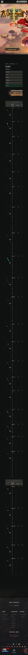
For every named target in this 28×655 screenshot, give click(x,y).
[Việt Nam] (10, 646)
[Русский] (12, 646)
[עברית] (20, 646)
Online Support (23, 614)
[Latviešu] (17, 646)
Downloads (5, 614)
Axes (7, 74)
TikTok (13, 621)
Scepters (8, 80)
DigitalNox (16, 636)
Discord (13, 623)
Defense (18, 105)
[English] (25, 646)
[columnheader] (8, 104)
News (4, 616)
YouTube (13, 625)
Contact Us (23, 616)
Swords (7, 71)
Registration (14, 614)
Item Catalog (11, 63)
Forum (13, 616)
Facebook (14, 618)
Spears (7, 82)
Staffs (7, 85)
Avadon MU (16, 605)
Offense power (12, 105)
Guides (6, 63)
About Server (5, 618)
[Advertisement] (14, 588)
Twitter (13, 627)
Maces (7, 77)
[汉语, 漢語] (7, 646)
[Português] (15, 646)
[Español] (22, 646)
